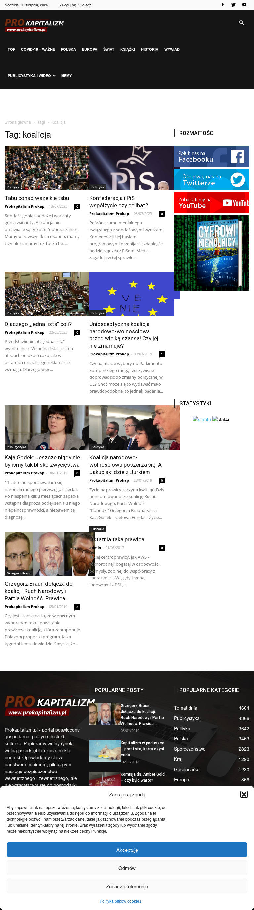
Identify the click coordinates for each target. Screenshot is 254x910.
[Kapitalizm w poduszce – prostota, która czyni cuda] (102, 751)
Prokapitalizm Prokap (24, 206)
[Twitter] (233, 4)
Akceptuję (127, 849)
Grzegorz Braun (19, 573)
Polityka (13, 187)
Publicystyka (16, 446)
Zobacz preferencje (127, 886)
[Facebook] (223, 4)
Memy (66, 75)
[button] (244, 794)
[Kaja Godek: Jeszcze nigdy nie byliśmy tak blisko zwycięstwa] (42, 427)
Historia (149, 49)
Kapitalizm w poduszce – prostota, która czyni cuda (142, 749)
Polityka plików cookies (120, 901)
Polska (68, 49)
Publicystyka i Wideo (29, 75)
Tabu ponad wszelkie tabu (37, 198)
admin (95, 547)
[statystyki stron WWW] (202, 419)
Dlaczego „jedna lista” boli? (38, 324)
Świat (108, 49)
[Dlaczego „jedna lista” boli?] (42, 294)
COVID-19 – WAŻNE (38, 49)
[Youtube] (244, 4)
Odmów (127, 867)
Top (11, 49)
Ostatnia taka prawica (116, 539)
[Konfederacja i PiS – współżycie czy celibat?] (127, 168)
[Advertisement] (127, 103)
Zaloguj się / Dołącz (75, 4)
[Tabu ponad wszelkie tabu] (42, 168)
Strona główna (18, 122)
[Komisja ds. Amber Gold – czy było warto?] (102, 782)
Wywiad (172, 49)
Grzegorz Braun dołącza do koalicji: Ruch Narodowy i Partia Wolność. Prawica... (39, 591)
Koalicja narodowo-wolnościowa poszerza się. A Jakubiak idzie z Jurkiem (125, 464)
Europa (89, 49)
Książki (127, 49)
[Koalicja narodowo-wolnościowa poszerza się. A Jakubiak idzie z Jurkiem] (127, 427)
